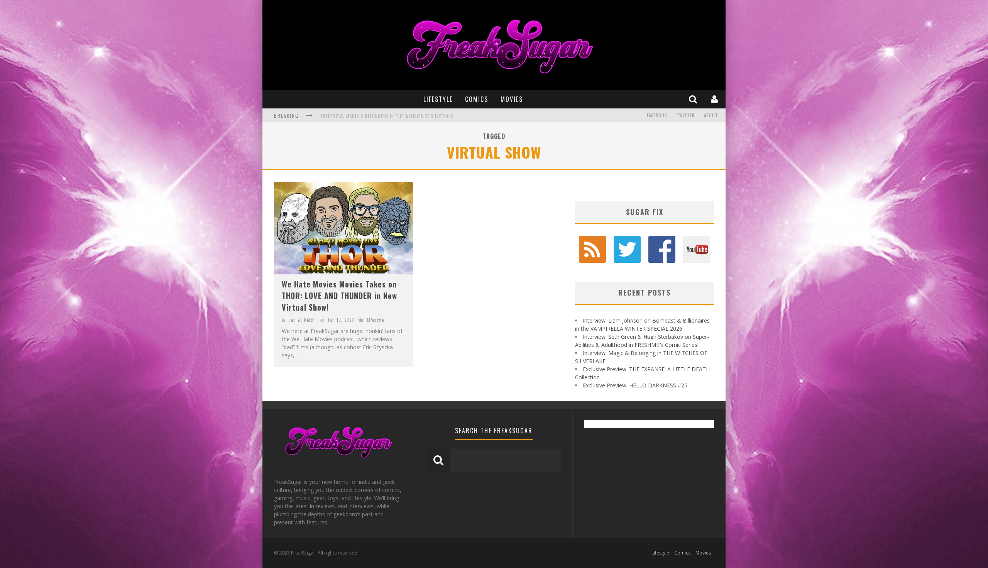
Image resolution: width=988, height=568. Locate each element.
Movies (512, 99)
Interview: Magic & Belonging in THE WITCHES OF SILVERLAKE (387, 116)
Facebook (657, 115)
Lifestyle (438, 99)
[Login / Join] (715, 99)
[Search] (694, 99)
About (711, 115)
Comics (476, 99)
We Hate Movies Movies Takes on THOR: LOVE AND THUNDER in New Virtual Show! (339, 295)
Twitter (686, 115)
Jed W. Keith (302, 320)
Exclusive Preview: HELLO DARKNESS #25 (635, 385)
